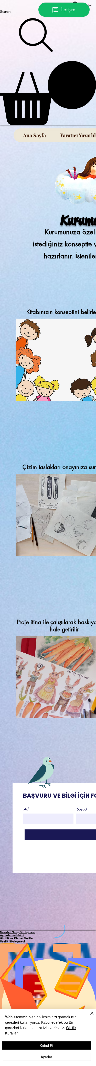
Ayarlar (46, 1056)
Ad (26, 809)
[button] (48, 93)
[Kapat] (89, 1016)
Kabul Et (46, 1045)
